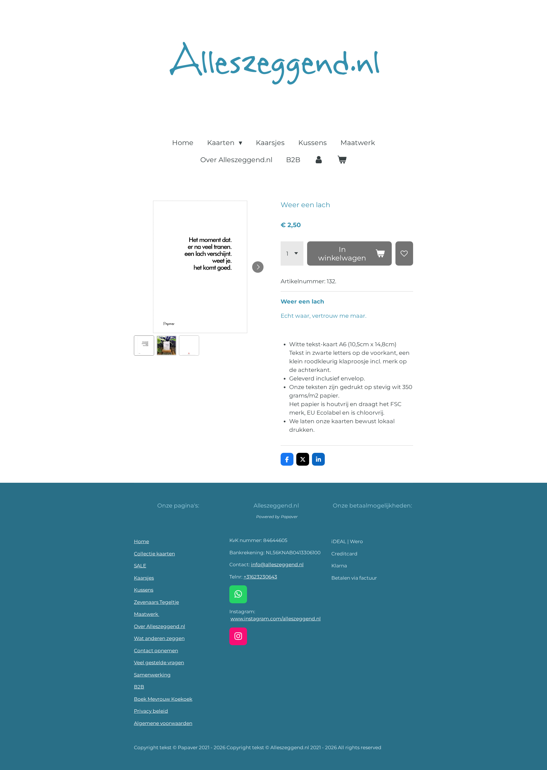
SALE (140, 566)
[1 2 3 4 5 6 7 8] (292, 253)
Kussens (143, 590)
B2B (139, 687)
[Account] (319, 160)
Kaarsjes (144, 578)
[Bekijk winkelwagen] (342, 160)
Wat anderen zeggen (159, 638)
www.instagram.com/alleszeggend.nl (275, 619)
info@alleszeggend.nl (277, 564)
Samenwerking (152, 675)
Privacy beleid (151, 711)
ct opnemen (163, 650)
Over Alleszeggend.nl (159, 626)
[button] (144, 345)
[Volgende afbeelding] (258, 267)
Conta (141, 650)
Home (141, 541)
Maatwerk (146, 614)
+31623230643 (260, 577)
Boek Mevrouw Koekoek (163, 699)
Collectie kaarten (154, 554)
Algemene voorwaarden (163, 723)
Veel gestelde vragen (159, 662)
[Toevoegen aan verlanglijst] (404, 253)
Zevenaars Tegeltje (156, 602)
